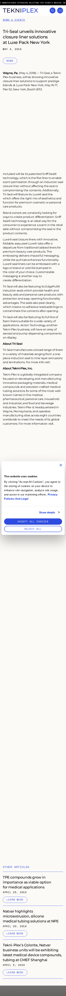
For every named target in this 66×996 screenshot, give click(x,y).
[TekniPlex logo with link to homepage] (20, 10)
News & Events (14, 19)
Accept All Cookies (33, 521)
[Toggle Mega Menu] (60, 10)
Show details (47, 512)
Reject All (33, 528)
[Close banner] (60, 465)
